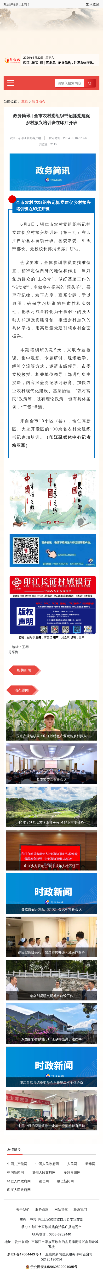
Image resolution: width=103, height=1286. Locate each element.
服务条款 (42, 1209)
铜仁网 (44, 1180)
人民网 (72, 1163)
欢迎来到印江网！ (17, 4)
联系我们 (80, 1209)
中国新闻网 (15, 1172)
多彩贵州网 (72, 1172)
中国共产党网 (17, 1163)
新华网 (90, 1163)
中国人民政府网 (47, 1163)
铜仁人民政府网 (19, 1180)
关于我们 (22, 1209)
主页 (24, 101)
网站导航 (61, 1209)
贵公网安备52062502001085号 (53, 1266)
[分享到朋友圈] (25, 651)
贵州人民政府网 (44, 1172)
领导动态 (38, 101)
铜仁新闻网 (65, 1180)
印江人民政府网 (19, 1189)
